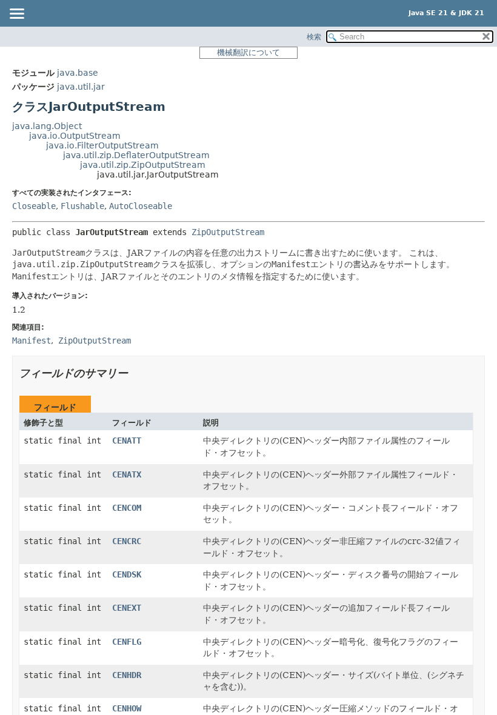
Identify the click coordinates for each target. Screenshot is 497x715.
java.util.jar (81, 86)
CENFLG (126, 642)
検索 (314, 37)
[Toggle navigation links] (16, 14)
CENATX (126, 474)
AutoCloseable (140, 206)
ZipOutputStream (228, 232)
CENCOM (126, 508)
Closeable (34, 206)
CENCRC (126, 541)
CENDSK (126, 574)
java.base (77, 73)
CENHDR (126, 675)
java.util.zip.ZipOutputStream (142, 165)
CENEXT (126, 608)
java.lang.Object (47, 126)
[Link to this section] (136, 373)
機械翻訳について (248, 52)
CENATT (126, 440)
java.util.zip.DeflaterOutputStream (136, 155)
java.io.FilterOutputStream (102, 145)
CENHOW (126, 708)
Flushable (82, 206)
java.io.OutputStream (75, 136)
